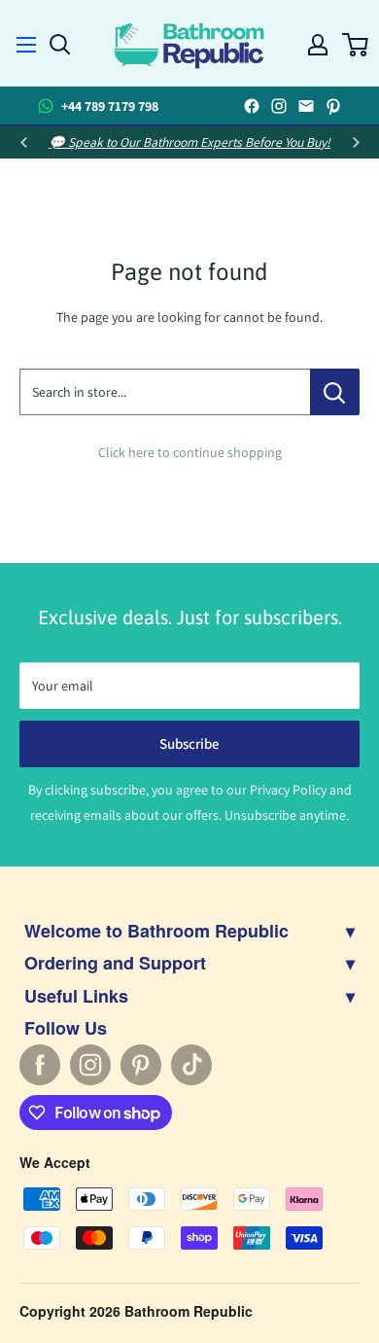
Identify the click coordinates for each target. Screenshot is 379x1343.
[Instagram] (279, 106)
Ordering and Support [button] (189, 962)
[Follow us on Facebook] (39, 1064)
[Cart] (354, 39)
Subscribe (189, 743)
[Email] (306, 106)
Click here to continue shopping (190, 452)
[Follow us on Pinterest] (141, 1064)
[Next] (355, 143)
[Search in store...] (335, 392)
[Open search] (60, 39)
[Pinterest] (333, 106)
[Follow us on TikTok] (191, 1064)
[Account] (317, 39)
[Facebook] (251, 106)
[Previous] (23, 143)
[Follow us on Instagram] (90, 1064)
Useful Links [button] (189, 995)
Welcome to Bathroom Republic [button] (189, 930)
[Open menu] (26, 38)
